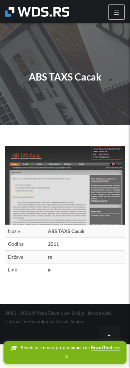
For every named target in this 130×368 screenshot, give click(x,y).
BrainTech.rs (105, 347)
